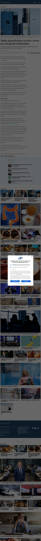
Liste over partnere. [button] (19, 274)
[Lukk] (32, 257)
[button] (20, 269)
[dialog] (20, 270)
